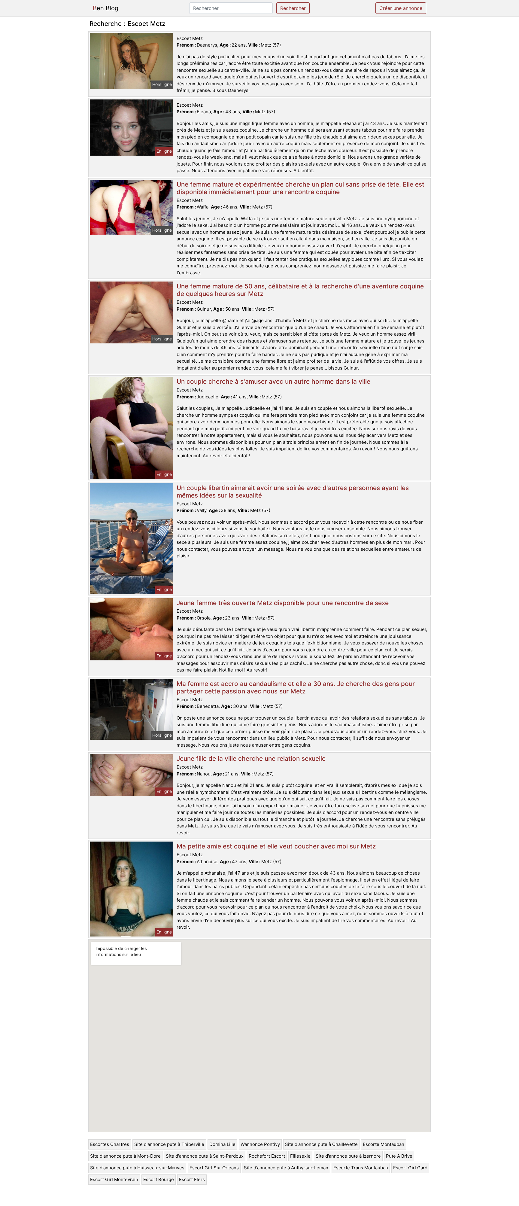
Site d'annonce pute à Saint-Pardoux (205, 1156)
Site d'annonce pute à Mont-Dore (125, 1156)
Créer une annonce (400, 8)
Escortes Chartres (109, 1144)
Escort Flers (192, 1179)
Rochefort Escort (267, 1156)
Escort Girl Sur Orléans (214, 1168)
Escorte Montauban (383, 1144)
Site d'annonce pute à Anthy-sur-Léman (286, 1168)
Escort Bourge (158, 1179)
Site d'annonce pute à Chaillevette (321, 1144)
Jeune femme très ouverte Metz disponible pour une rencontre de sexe (283, 603)
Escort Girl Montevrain (114, 1179)
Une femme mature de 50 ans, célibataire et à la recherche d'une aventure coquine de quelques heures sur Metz (300, 289)
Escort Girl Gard (410, 1168)
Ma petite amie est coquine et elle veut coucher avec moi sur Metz (276, 846)
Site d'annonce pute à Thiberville (169, 1144)
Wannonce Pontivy (260, 1144)
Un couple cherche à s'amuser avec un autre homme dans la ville (273, 381)
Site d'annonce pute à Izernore (348, 1156)
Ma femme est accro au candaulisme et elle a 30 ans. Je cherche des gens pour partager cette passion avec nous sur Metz (296, 687)
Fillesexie (300, 1156)
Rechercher (293, 8)
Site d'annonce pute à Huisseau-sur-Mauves (137, 1168)
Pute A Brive (399, 1156)
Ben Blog (105, 8)
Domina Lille (222, 1144)
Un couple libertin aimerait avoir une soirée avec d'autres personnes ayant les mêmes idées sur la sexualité (293, 491)
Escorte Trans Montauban (360, 1168)
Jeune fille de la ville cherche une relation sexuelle (251, 758)
